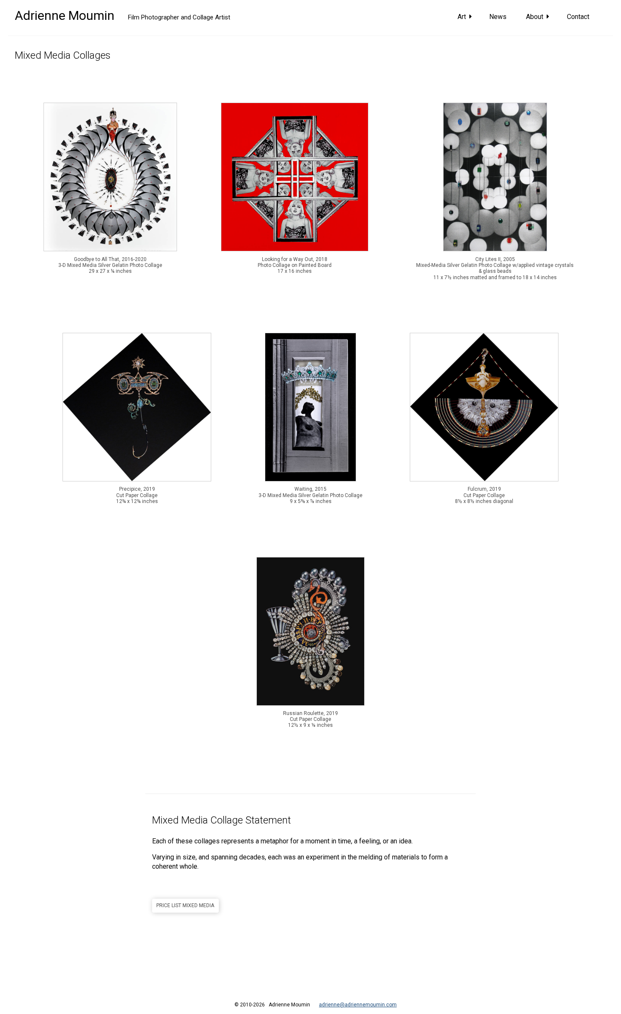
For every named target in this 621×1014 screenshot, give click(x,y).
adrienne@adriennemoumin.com (358, 1005)
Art (463, 17)
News (498, 17)
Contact (579, 17)
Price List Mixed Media (185, 905)
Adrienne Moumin (64, 15)
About (536, 17)
